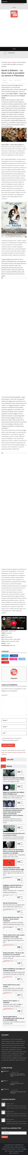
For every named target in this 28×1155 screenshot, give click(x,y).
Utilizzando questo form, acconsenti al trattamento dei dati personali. (11, 739)
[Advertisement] (14, 32)
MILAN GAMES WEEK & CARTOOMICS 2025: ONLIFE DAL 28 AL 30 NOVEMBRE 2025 (13, 1018)
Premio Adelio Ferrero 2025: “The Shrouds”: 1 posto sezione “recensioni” (13, 919)
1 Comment (21, 882)
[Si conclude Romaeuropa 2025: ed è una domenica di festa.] (9, 831)
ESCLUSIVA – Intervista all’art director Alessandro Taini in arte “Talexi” (17, 1075)
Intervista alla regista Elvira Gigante (13, 778)
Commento (4, 695)
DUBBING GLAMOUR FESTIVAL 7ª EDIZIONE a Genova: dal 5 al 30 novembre (13, 887)
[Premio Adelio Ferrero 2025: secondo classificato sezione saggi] (9, 865)
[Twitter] (12, 56)
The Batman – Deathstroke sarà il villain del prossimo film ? (12, 4)
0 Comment (5, 82)
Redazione (14, 678)
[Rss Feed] (18, 56)
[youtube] (15, 56)
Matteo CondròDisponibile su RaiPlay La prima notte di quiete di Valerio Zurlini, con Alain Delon (16, 1106)
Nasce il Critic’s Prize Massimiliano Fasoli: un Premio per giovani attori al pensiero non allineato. (13, 851)
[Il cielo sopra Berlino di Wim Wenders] (5, 1080)
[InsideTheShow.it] (14, 17)
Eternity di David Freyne (10, 903)
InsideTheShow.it (19, 1145)
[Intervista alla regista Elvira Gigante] (9, 776)
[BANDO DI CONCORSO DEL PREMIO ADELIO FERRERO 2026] (9, 790)
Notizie (10, 80)
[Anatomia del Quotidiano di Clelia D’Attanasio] (5, 1089)
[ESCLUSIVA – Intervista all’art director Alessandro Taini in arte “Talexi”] (5, 1071)
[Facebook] (10, 56)
